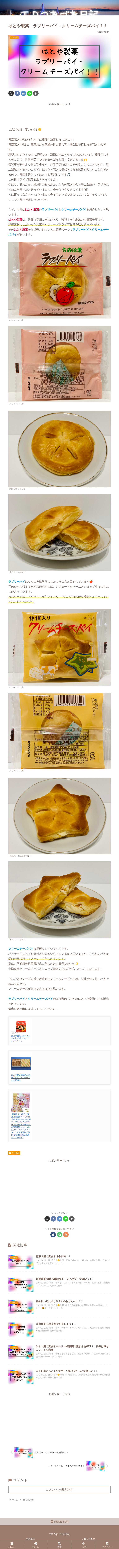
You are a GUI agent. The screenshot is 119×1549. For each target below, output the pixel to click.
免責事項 (30, 1539)
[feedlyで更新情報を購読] (59, 1234)
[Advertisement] (59, 114)
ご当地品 (15, 1153)
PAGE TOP (60, 1521)
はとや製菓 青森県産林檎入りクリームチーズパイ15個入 (20, 1077)
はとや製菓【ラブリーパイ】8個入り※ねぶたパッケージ (20, 1038)
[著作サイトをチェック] (53, 1234)
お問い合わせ (88, 1539)
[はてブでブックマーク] (23, 93)
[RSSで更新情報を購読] (66, 1234)
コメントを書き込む (59, 1489)
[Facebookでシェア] (17, 93)
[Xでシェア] (11, 93)
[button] (36, 93)
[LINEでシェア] (29, 93)
